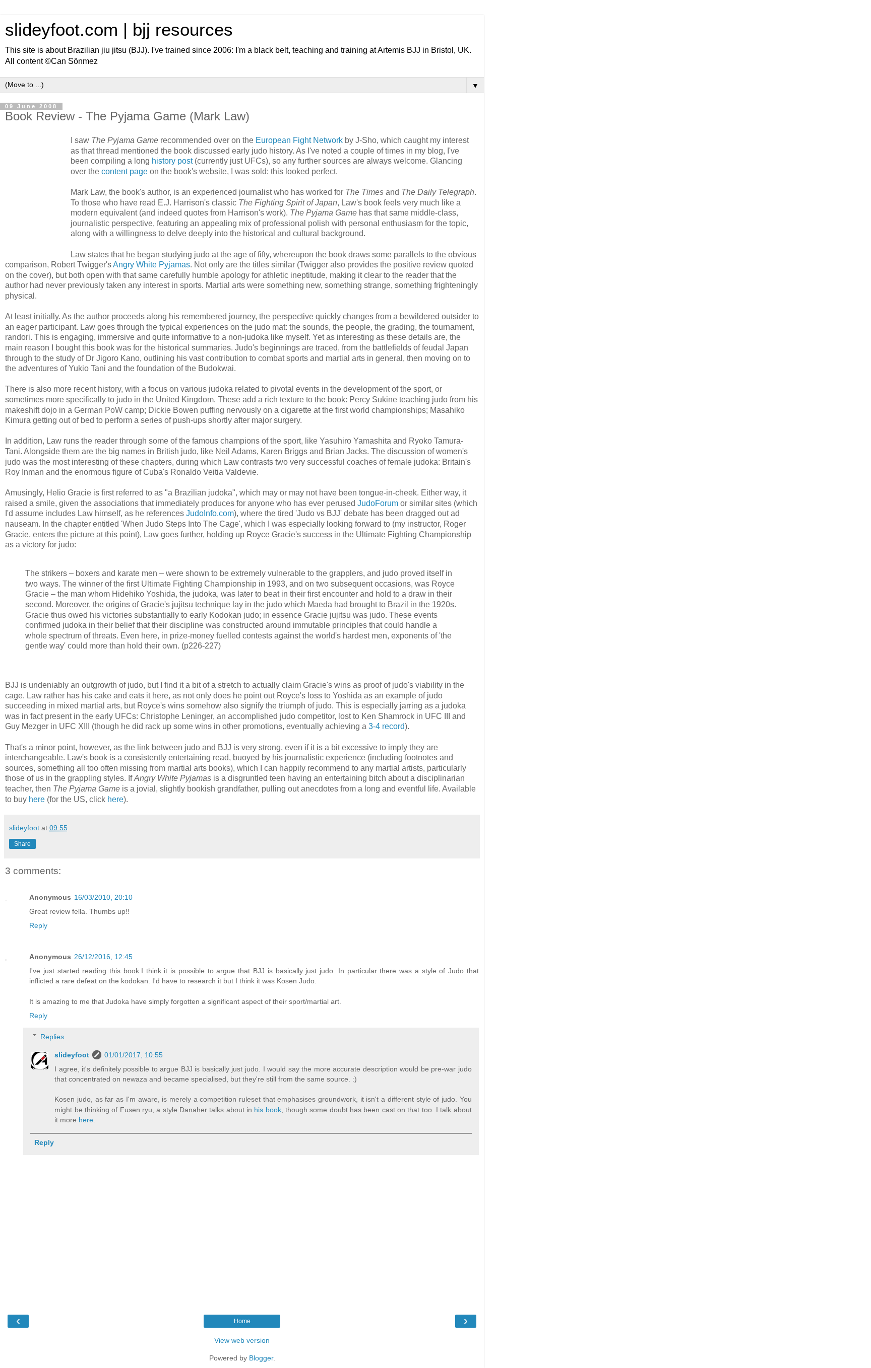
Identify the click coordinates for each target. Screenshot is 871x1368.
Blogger (261, 1358)
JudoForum (377, 503)
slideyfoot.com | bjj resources (119, 29)
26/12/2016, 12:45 (103, 957)
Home (242, 1321)
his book (267, 1110)
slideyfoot (71, 1055)
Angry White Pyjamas (151, 264)
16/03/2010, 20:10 (103, 897)
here (37, 799)
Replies (52, 1037)
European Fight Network (299, 140)
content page (124, 171)
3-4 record (386, 726)
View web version (242, 1340)
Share (22, 843)
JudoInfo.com (210, 513)
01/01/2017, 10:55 (133, 1055)
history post (172, 161)
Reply (38, 925)
